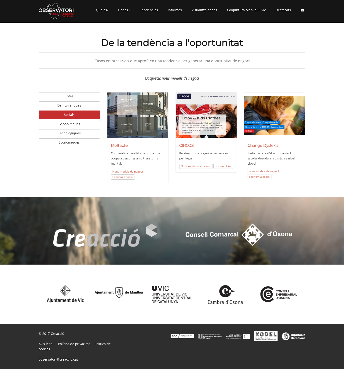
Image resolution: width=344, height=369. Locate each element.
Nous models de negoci (127, 171)
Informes (175, 10)
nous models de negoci (264, 171)
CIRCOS (186, 145)
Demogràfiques (69, 105)
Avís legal (46, 344)
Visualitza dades (204, 10)
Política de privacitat (74, 344)
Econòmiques (69, 142)
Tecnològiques (69, 133)
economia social (259, 177)
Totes (69, 96)
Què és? (102, 10)
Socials (69, 114)
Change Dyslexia (263, 145)
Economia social (122, 177)
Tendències (149, 10)
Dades (123, 10)
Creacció (57, 333)
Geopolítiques (69, 124)
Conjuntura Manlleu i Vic (246, 10)
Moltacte (119, 145)
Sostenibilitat (223, 166)
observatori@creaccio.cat (58, 359)
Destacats (283, 10)
